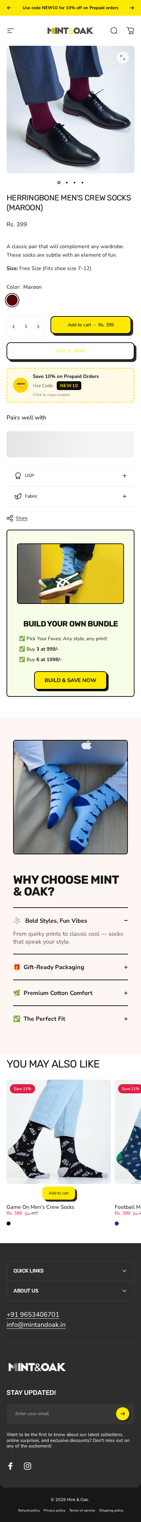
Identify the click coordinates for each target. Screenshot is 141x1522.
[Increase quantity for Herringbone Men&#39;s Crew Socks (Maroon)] (38, 326)
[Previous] (9, 8)
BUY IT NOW (71, 351)
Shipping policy (111, 1510)
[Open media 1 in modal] (122, 57)
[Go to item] (59, 182)
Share (22, 518)
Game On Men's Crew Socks (40, 1207)
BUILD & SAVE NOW (70, 680)
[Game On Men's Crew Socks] (59, 1132)
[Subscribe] (122, 1413)
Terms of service (82, 1510)
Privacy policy (54, 1510)
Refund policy (29, 1510)
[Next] (132, 8)
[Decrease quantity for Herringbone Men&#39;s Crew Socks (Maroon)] (14, 326)
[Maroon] (12, 300)
